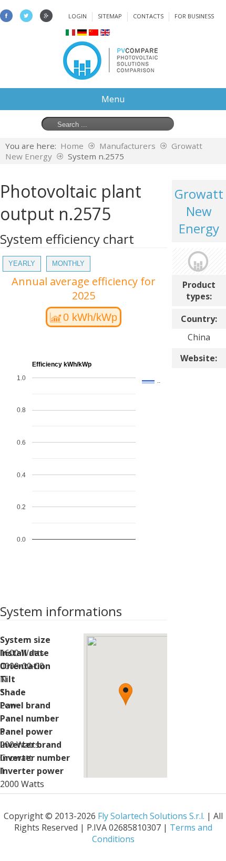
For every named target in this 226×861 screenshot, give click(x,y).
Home (72, 146)
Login (77, 16)
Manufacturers (127, 146)
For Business (194, 16)
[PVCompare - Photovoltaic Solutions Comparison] (110, 76)
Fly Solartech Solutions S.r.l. (151, 816)
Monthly (68, 263)
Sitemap (110, 16)
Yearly (21, 263)
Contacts (148, 16)
